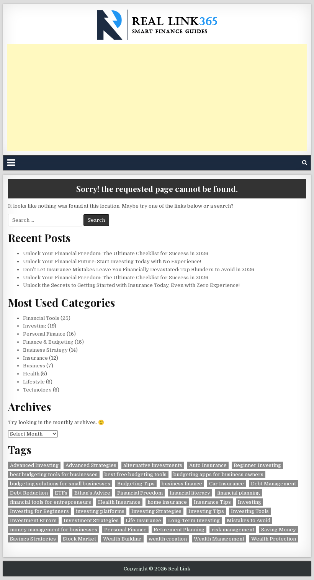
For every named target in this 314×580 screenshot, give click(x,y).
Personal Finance (44, 334)
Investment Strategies (91, 520)
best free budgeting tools (136, 474)
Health (31, 374)
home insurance (167, 502)
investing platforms (100, 511)
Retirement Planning (179, 529)
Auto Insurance (208, 465)
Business (34, 366)
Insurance (35, 358)
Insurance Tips (212, 502)
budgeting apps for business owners (218, 474)
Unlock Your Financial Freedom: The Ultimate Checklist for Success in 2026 (115, 253)
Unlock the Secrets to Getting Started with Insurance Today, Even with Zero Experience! (131, 285)
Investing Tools (250, 511)
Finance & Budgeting (48, 342)
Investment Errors (33, 520)
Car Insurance (226, 484)
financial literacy (190, 493)
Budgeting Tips (136, 484)
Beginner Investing (257, 465)
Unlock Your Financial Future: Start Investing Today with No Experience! (112, 261)
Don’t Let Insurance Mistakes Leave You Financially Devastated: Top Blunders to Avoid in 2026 (138, 269)
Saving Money (278, 529)
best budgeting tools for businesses (54, 474)
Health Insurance (119, 502)
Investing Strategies (156, 511)
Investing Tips (206, 511)
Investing (34, 326)
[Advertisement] (157, 97)
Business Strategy (45, 350)
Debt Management (273, 484)
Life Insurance (143, 520)
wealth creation (168, 539)
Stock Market (79, 539)
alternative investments (152, 465)
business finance (182, 484)
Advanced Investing (34, 465)
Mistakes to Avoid (248, 520)
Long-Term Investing (194, 520)
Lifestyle (34, 382)
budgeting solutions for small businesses (60, 484)
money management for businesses (53, 529)
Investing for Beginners (39, 511)
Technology (37, 390)
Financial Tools (41, 318)
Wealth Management (219, 539)
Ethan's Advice (92, 493)
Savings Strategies (33, 539)
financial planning (238, 493)
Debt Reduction (29, 493)
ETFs (61, 493)
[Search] (304, 162)
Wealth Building (122, 539)
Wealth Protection (273, 539)
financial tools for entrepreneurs (50, 502)
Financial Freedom (140, 493)
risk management (232, 529)
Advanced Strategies (90, 465)
